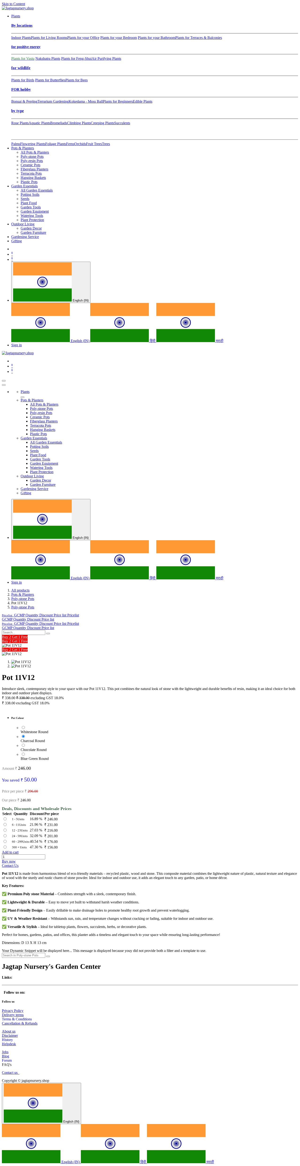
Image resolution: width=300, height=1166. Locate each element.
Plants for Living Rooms (49, 38)
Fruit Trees (94, 144)
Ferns (70, 144)
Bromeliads (58, 123)
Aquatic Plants (39, 123)
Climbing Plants (79, 123)
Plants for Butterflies (50, 80)
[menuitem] (15, 16)
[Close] (4, 385)
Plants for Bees (76, 80)
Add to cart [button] (10, 852)
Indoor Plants (21, 38)
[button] (40, 615)
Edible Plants (142, 101)
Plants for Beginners (118, 101)
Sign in (16, 345)
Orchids (80, 144)
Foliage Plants (55, 144)
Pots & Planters (22, 594)
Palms (15, 144)
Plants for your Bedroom (118, 38)
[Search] (48, 633)
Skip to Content (13, 4)
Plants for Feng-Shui (76, 58)
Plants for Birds (22, 80)
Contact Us (10, 866)
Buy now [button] (9, 861)
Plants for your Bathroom (156, 38)
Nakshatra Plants (47, 58)
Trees (106, 144)
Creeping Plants (102, 123)
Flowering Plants (32, 144)
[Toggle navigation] (4, 380)
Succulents (122, 123)
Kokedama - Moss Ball (86, 101)
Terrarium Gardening (53, 101)
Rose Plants (20, 123)
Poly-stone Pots (22, 599)
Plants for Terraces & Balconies (198, 38)
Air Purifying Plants (106, 58)
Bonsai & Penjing (24, 101)
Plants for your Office (83, 38)
